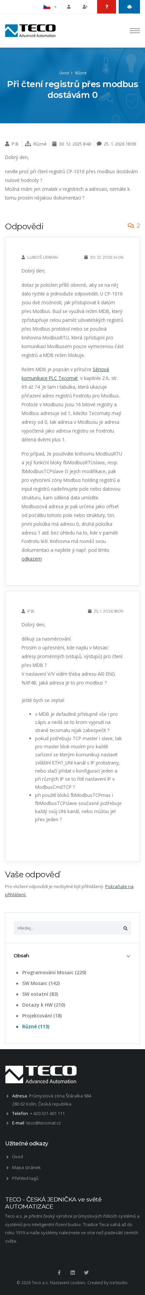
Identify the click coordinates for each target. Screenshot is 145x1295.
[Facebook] (59, 1272)
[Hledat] (125, 928)
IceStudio (118, 1282)
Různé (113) (35, 1026)
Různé (81, 72)
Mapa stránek (26, 1167)
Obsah (21, 956)
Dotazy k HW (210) (43, 1005)
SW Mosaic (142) (40, 983)
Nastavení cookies (67, 1282)
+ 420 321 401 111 (47, 1113)
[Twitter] (86, 1272)
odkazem (32, 558)
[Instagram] (72, 1272)
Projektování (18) (41, 1015)
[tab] (72, 955)
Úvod (64, 72)
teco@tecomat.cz (43, 1123)
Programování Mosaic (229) (53, 972)
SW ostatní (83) (39, 994)
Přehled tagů (25, 1178)
